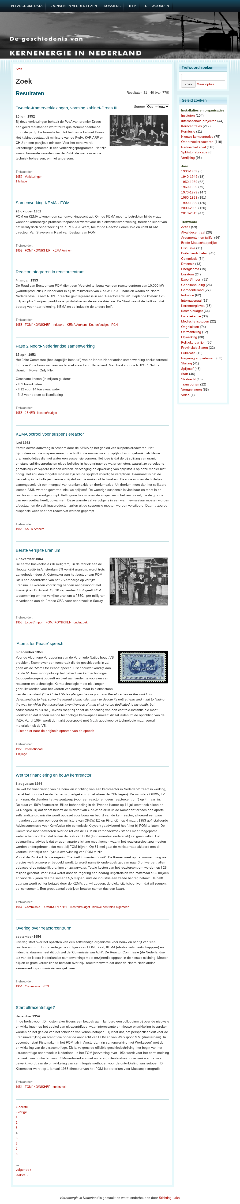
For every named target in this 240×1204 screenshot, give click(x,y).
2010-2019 (189, 213)
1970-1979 (189, 192)
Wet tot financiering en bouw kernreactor (53, 775)
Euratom (187, 274)
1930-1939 (189, 171)
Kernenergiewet (193, 305)
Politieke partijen (193, 342)
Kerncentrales (191, 126)
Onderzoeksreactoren (197, 142)
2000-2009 (189, 208)
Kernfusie (188, 131)
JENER (30, 413)
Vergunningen (191, 389)
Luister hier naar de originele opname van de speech (55, 731)
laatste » (22, 1175)
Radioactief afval (193, 147)
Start (19, 69)
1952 (19, 176)
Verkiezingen (33, 176)
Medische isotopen (195, 321)
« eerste (22, 1107)
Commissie (32, 907)
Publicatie (188, 353)
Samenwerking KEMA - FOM (43, 202)
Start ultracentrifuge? (35, 1007)
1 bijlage (21, 181)
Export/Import (34, 622)
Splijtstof (187, 368)
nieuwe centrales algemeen (110, 907)
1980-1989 (189, 197)
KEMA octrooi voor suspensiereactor (50, 434)
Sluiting (186, 363)
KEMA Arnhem (62, 250)
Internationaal (34, 749)
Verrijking (188, 157)
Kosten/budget (99, 324)
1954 (19, 907)
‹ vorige (21, 1112)
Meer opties (205, 84)
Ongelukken (190, 327)
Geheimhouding (193, 285)
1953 (19, 324)
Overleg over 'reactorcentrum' (43, 928)
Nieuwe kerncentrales (197, 136)
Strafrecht (188, 379)
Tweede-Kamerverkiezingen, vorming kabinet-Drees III (66, 108)
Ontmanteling (191, 332)
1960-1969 (189, 187)
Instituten (188, 115)
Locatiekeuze (191, 316)
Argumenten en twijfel (197, 237)
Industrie (58, 324)
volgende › (23, 1169)
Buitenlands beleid (194, 253)
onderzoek (81, 622)
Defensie (187, 264)
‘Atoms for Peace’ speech (39, 643)
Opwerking (189, 337)
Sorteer (139, 106)
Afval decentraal (193, 232)
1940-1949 (189, 176)
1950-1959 (189, 182)
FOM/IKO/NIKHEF (37, 250)
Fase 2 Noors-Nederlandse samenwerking (55, 346)
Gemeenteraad (192, 290)
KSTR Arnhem (34, 529)
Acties (185, 227)
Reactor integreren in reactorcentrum (50, 272)
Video (185, 395)
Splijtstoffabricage (194, 152)
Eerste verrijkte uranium (38, 550)
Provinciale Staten (194, 347)
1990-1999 (189, 203)
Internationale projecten (198, 121)
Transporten (190, 384)
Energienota (190, 269)
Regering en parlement (198, 358)
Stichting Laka (169, 1198)
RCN (114, 324)
